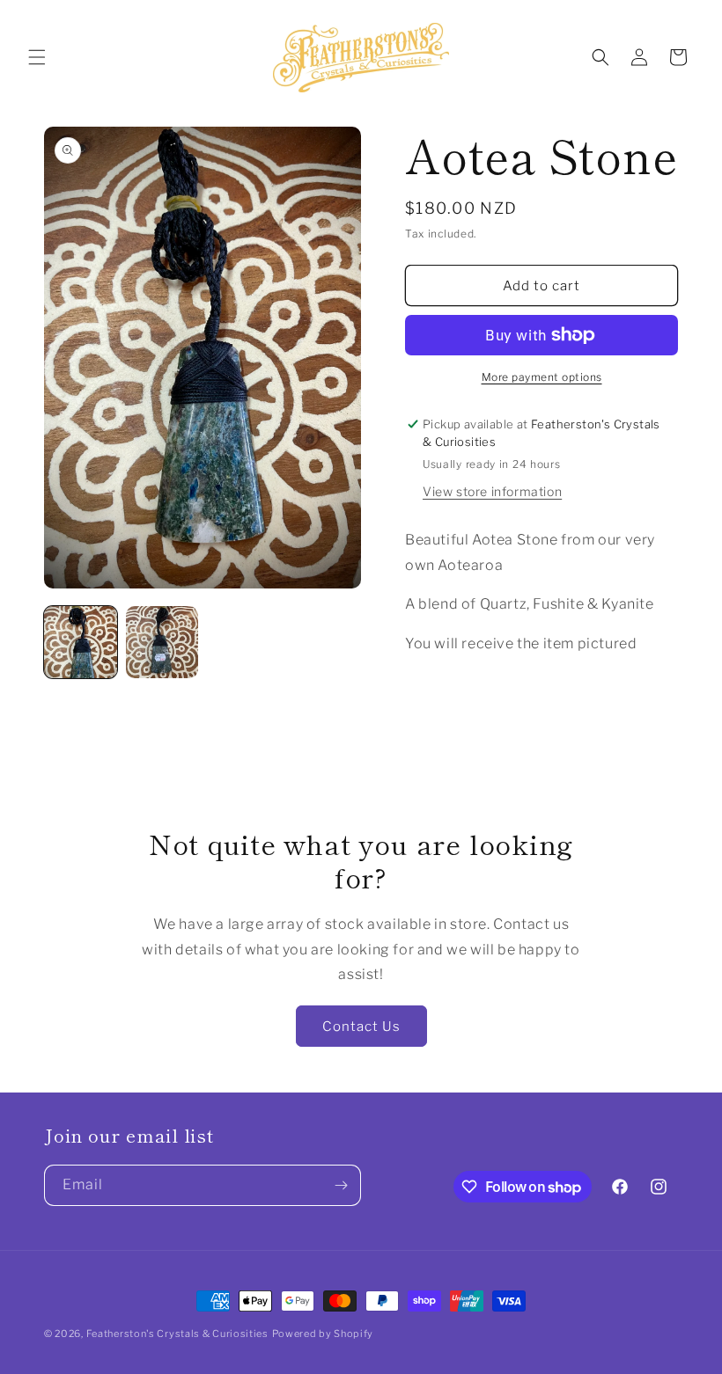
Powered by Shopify (323, 1333)
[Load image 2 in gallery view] (162, 642)
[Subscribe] (340, 1185)
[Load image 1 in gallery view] (80, 642)
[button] (37, 57)
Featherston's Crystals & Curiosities (177, 1333)
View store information (492, 491)
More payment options (542, 377)
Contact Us (361, 1026)
